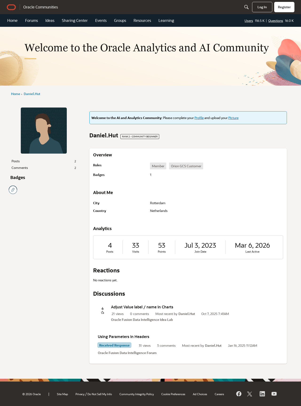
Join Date (200, 251)
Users (249, 20)
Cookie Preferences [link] (173, 394)
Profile (199, 117)
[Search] (246, 7)
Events (101, 20)
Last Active (252, 251)
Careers (219, 394)
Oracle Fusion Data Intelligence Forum (127, 352)
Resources (142, 20)
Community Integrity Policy (136, 394)
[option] (158, 166)
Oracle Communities (40, 6)
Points (162, 251)
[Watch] (274, 394)
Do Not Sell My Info (99, 394)
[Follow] (250, 394)
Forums (31, 20)
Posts (44, 161)
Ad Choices (200, 394)
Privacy (79, 394)
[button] (102, 312)
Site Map (62, 394)
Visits (135, 251)
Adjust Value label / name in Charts (142, 306)
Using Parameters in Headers (123, 336)
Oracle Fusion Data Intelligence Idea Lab (142, 319)
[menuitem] (262, 7)
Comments (44, 167)
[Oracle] (238, 394)
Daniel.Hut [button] (186, 313)
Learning (166, 20)
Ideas (49, 20)
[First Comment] (12, 189)
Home (12, 20)
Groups (120, 20)
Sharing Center (75, 20)
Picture (233, 117)
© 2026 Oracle (31, 394)
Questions (275, 20)
